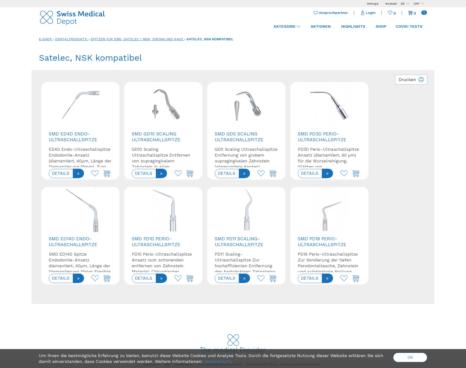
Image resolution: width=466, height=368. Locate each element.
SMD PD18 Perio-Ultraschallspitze (322, 241)
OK (410, 357)
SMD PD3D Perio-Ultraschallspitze (322, 136)
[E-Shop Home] (73, 17)
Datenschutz (217, 361)
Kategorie (285, 26)
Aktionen (321, 26)
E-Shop (45, 39)
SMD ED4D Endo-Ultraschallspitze (73, 136)
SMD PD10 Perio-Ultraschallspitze (156, 241)
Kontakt (391, 3)
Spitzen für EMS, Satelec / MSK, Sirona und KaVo (137, 39)
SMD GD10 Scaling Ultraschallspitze (156, 136)
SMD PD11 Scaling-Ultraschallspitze (239, 241)
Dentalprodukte (71, 39)
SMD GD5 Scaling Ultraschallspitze (239, 136)
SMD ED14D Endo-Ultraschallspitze (73, 241)
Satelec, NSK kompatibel (209, 39)
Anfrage (373, 3)
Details (60, 173)
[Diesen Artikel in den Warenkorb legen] (106, 172)
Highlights (353, 26)
